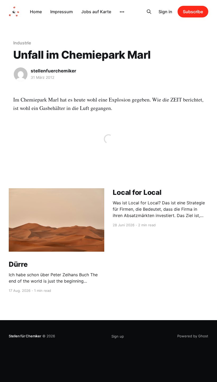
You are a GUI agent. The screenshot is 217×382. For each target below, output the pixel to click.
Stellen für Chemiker (25, 336)
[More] (122, 12)
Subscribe (193, 11)
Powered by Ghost (192, 336)
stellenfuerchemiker (53, 70)
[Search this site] (149, 11)
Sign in (165, 11)
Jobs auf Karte (96, 11)
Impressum (61, 11)
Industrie (22, 42)
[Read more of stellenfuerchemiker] (20, 74)
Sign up (117, 336)
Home (36, 11)
